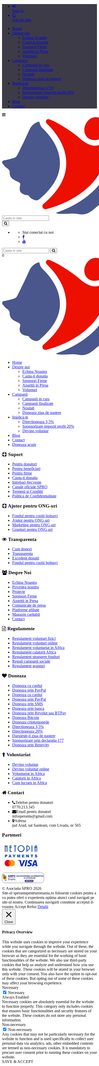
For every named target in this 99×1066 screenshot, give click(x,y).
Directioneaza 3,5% (38, 88)
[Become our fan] (23, 237)
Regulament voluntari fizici (34, 638)
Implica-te (20, 83)
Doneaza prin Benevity (30, 745)
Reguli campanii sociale (31, 661)
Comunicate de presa (29, 605)
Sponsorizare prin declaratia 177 (38, 740)
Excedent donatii (25, 558)
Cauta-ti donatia (35, 42)
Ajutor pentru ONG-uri (31, 520)
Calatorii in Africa (26, 778)
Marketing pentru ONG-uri (34, 525)
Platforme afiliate (25, 610)
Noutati (28, 74)
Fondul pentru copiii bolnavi (35, 516)
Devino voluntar (35, 97)
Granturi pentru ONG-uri (32, 529)
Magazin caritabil (26, 614)
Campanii (20, 60)
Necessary (16, 992)
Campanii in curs (36, 65)
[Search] (5, 223)
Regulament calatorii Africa (34, 652)
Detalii (43, 907)
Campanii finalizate (37, 69)
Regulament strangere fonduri (36, 657)
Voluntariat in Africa (28, 773)
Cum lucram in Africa (29, 783)
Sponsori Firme (34, 47)
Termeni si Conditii (27, 491)
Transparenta (22, 553)
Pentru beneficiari (26, 468)
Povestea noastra (25, 587)
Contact (18, 106)
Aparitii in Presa (35, 51)
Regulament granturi (28, 666)
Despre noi (21, 33)
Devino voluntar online (30, 769)
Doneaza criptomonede (30, 722)
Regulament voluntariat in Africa (38, 647)
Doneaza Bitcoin (25, 717)
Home (17, 28)
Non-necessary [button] (14, 1024)
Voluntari (29, 56)
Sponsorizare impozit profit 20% (48, 92)
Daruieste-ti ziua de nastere (33, 736)
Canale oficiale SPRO (29, 487)
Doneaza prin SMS (27, 704)
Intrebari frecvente (26, 482)
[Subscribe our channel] (24, 241)
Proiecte (18, 591)
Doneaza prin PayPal (29, 690)
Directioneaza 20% (27, 731)
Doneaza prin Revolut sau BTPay (39, 713)
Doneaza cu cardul (27, 685)
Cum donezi (22, 549)
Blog (16, 101)
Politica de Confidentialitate (34, 496)
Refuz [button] (32, 907)
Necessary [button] (10, 987)
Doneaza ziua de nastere (41, 79)
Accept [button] (20, 907)
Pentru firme (22, 473)
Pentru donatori (24, 464)
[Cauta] (53, 250)
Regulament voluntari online (35, 643)
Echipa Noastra (34, 37)
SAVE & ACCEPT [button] (17, 1061)
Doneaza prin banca (28, 708)
